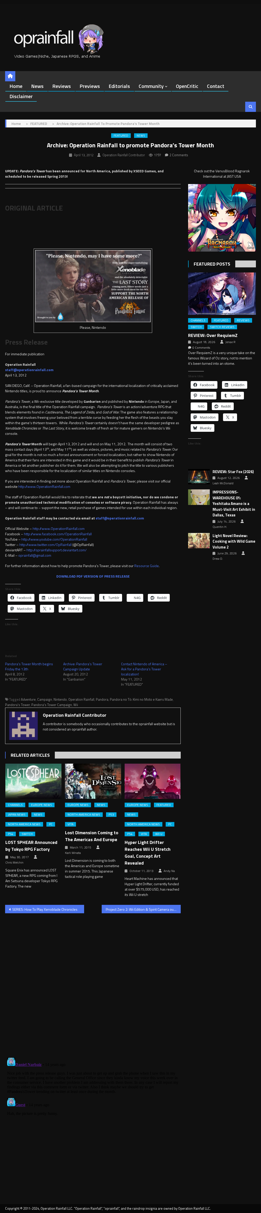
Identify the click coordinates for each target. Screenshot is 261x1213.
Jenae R (230, 342)
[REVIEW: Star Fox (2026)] (199, 477)
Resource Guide (146, 565)
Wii (75, 704)
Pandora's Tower (17, 704)
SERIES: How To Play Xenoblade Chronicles (44, 909)
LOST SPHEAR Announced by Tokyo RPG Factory (31, 846)
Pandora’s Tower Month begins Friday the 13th (29, 666)
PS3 (111, 814)
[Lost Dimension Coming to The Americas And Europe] (93, 781)
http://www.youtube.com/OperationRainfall (54, 539)
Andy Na (169, 871)
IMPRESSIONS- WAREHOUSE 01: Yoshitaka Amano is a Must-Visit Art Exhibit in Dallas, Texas (234, 503)
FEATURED (121, 135)
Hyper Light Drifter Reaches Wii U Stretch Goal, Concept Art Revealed (148, 852)
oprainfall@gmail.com (34, 555)
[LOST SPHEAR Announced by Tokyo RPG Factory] (33, 781)
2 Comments (178, 155)
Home (15, 86)
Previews (90, 86)
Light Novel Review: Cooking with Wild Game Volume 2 (234, 541)
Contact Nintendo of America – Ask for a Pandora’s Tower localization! (144, 669)
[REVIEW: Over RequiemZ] (222, 293)
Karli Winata (73, 853)
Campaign (44, 699)
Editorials (119, 86)
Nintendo (60, 699)
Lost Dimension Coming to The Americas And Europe (91, 836)
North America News (24, 824)
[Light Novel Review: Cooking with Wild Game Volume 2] (199, 541)
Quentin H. (220, 527)
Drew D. (218, 558)
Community (151, 86)
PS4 (10, 834)
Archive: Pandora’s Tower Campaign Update (82, 666)
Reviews (61, 86)
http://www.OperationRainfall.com (44, 486)
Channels (15, 805)
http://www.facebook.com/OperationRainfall (58, 534)
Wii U (158, 834)
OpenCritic (187, 86)
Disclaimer (21, 96)
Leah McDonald (223, 483)
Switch (27, 834)
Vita (70, 824)
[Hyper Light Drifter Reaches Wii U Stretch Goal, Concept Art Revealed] (153, 781)
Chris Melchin (14, 862)
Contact (215, 86)
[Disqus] (92, 982)
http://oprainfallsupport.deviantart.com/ (57, 550)
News (37, 86)
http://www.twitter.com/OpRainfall (45, 544)
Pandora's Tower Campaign (51, 704)
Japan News (16, 814)
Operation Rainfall (81, 699)
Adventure (28, 699)
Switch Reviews (222, 327)
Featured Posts (212, 263)
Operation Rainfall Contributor (123, 155)
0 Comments (201, 347)
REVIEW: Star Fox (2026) (233, 472)
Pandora (102, 699)
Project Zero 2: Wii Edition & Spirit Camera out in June (143, 909)
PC (51, 824)
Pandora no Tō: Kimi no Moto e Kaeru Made (141, 699)
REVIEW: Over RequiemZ (213, 335)
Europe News (41, 805)
